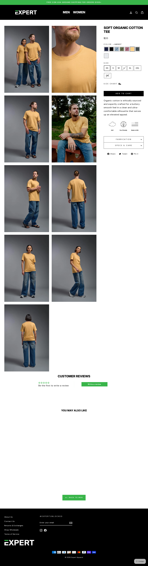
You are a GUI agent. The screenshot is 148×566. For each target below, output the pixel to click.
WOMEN (79, 12)
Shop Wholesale (11, 530)
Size (106, 63)
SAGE (122, 49)
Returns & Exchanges (13, 525)
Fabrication (123, 139)
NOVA (106, 49)
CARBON (137, 49)
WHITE (106, 56)
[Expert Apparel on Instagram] (41, 530)
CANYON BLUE (117, 49)
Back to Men (75, 497)
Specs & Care (123, 145)
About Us (8, 517)
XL (130, 68)
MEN (66, 12)
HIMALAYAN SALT (127, 49)
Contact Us (9, 521)
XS (107, 68)
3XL (107, 75)
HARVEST (132, 49)
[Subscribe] (70, 522)
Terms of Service (11, 534)
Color (113, 44)
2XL (137, 68)
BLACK (111, 49)
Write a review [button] (94, 384)
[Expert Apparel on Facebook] (45, 530)
